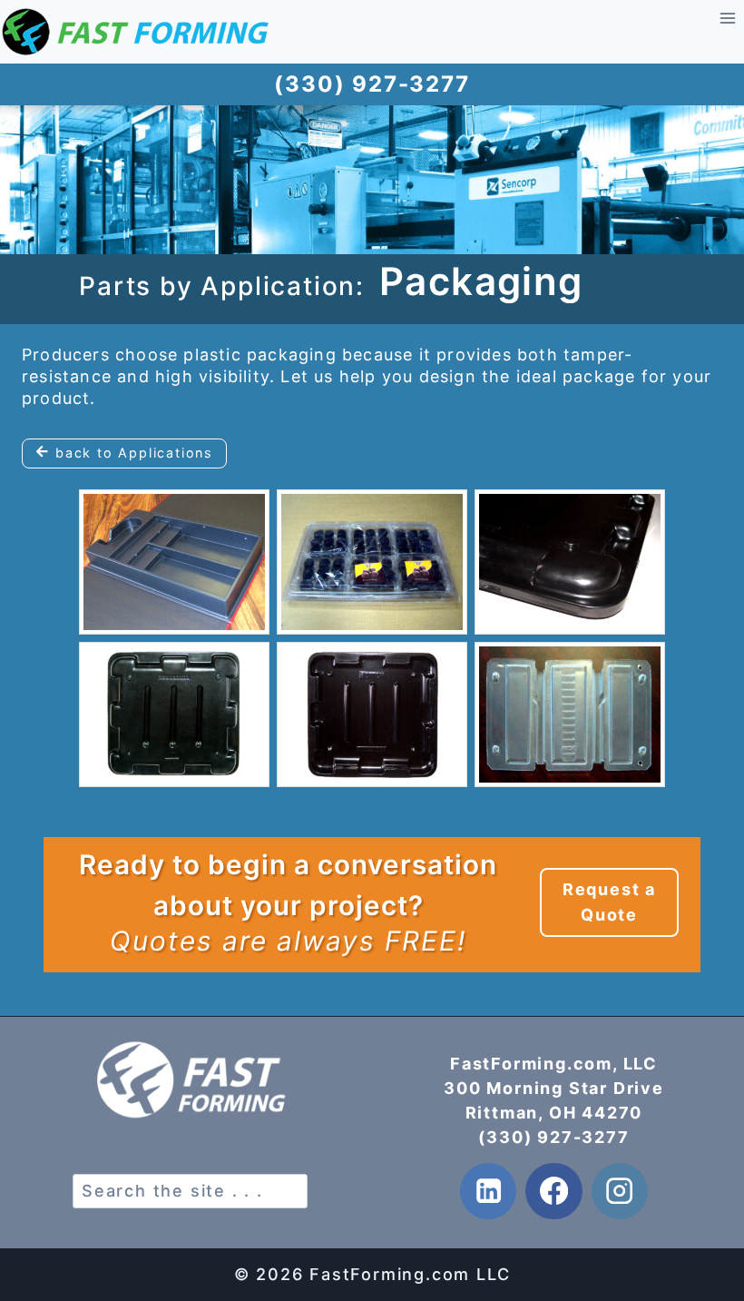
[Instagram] (620, 1191)
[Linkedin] (488, 1191)
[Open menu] (727, 18)
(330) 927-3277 (553, 1137)
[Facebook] (553, 1191)
